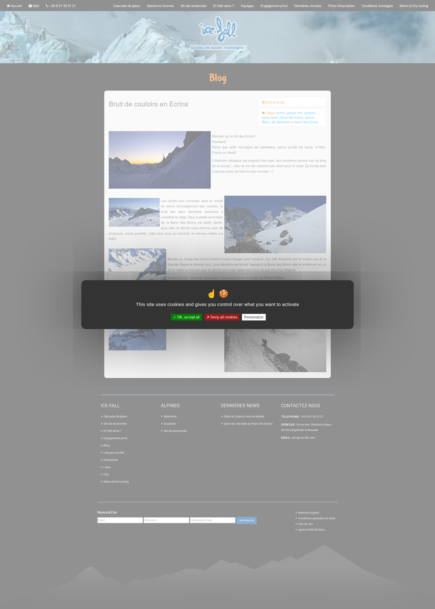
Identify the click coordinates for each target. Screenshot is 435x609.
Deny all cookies (223, 317)
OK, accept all (188, 317)
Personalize (253, 317)
